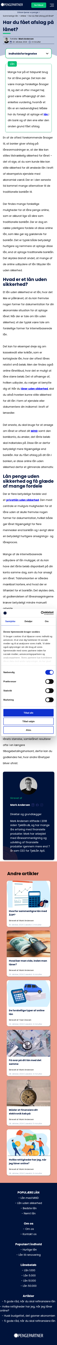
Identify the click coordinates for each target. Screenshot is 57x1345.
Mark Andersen (26, 39)
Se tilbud (38, 5)
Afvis (28, 730)
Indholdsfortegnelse (23, 53)
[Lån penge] (48, 114)
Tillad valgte (28, 721)
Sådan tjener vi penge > (28, 12)
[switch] (49, 681)
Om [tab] (47, 621)
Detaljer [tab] (29, 621)
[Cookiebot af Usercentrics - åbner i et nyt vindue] (41, 613)
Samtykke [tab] (10, 621)
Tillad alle (28, 712)
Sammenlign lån (10, 16)
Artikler (23, 16)
